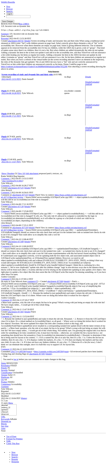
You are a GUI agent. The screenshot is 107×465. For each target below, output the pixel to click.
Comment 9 (6, 279)
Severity (4, 370)
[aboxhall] (8, 405)
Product (4, 382)
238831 (26, 24)
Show (10, 403)
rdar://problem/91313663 (12, 181)
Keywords (5, 419)
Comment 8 (6, 246)
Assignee (5, 387)
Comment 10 (6, 300)
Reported (5, 38)
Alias (3, 428)
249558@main (25, 351)
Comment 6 (6, 225)
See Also (4, 426)
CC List (4, 401)
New (8, 6)
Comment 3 (6, 192)
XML (8, 441)
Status (3, 363)
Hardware (5, 377)
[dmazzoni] (8, 414)
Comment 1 (6, 178)
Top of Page (11, 436)
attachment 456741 (16, 41)
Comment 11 (6, 309)
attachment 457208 (16, 242)
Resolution (5, 365)
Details (88, 77)
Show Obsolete (7, 173)
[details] (27, 41)
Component (6, 384)
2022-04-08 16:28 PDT (11, 93)
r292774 (14, 351)
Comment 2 (6, 185)
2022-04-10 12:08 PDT (11, 139)
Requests (15, 462)
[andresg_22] (8, 408)
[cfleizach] (8, 412)
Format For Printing (14, 439)
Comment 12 (6, 316)
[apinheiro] (8, 410)
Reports (14, 459)
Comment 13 (6, 349)
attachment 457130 (16, 206)
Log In (9, 14)
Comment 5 (6, 211)
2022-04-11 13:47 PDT (11, 162)
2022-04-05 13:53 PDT (11, 79)
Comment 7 (6, 239)
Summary (5, 34)
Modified (5, 396)
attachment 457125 (16, 188)
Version (4, 375)
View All (21, 173)
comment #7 (32, 281)
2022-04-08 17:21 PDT (11, 116)
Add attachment (31, 173)
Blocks (4, 424)
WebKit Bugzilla (8, 2)
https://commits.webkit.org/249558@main (51, 351)
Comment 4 (6, 204)
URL (3, 417)
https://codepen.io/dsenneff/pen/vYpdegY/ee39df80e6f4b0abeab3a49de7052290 (34, 66)
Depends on (6, 421)
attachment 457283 (16, 312)
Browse (9, 9)
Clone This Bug (12, 443)
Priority (4, 368)
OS (2, 379)
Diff (90, 84)
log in (16, 359)
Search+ (9, 11)
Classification (6, 372)
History (24, 398)
